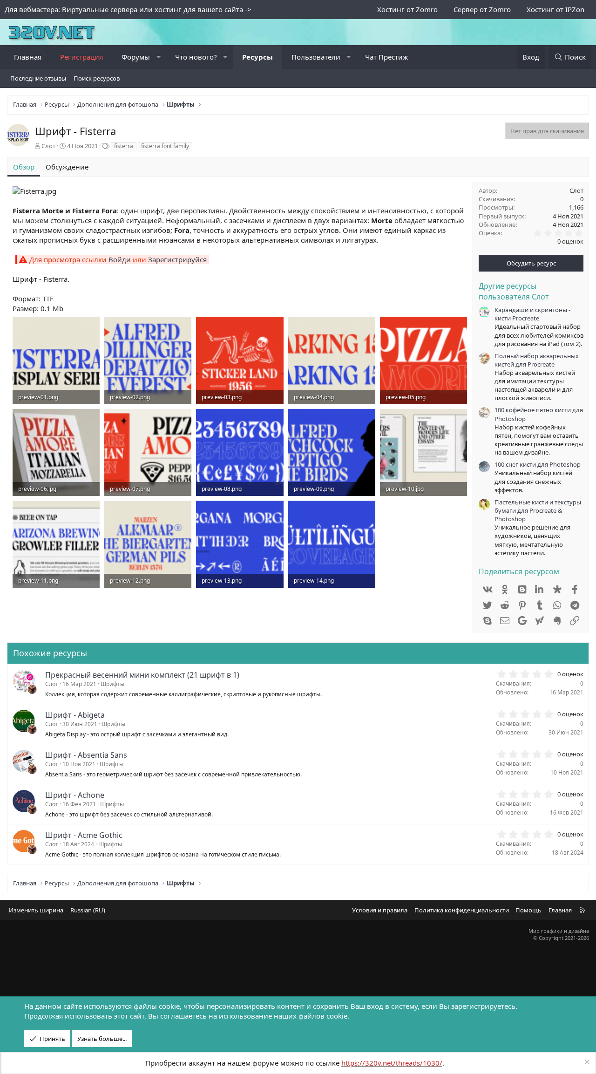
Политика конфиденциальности (461, 910)
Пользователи (315, 56)
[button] (158, 57)
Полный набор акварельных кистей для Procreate (536, 360)
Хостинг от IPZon (555, 9)
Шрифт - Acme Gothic (83, 835)
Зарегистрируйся (177, 259)
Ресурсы (257, 56)
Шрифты (112, 684)
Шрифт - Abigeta (75, 715)
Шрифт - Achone (74, 795)
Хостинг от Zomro (407, 9)
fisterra (123, 146)
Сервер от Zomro (482, 9)
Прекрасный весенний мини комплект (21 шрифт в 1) (142, 675)
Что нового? (196, 56)
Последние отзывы (38, 78)
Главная (27, 56)
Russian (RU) (87, 910)
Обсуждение (67, 166)
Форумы (136, 56)
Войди (119, 259)
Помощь (528, 910)
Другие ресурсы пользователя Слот (514, 291)
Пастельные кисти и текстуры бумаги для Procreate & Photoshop (537, 510)
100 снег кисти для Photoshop (537, 464)
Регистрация (81, 56)
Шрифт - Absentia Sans (86, 755)
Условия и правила (379, 910)
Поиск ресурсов (97, 78)
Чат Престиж (386, 56)
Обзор (23, 166)
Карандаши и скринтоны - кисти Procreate (532, 314)
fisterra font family (165, 146)
